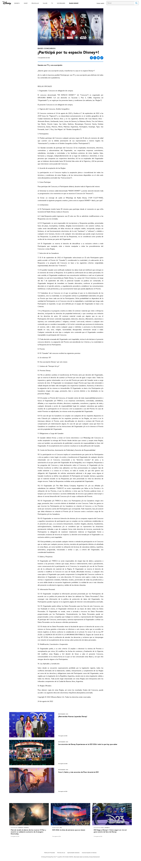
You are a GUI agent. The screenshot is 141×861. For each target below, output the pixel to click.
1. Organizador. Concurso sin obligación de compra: (55, 91)
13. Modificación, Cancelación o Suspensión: (53, 644)
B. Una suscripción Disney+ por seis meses (52, 362)
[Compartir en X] (94, 57)
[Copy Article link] (101, 57)
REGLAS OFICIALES (45, 86)
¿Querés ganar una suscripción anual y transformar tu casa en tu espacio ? (66, 71)
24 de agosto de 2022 (45, 701)
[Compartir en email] (98, 57)
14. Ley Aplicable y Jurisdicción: (49, 664)
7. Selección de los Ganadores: (48, 253)
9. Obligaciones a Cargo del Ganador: (51, 433)
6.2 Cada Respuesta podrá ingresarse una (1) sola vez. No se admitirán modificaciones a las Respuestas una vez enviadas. (70, 217)
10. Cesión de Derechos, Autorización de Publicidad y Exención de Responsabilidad (66, 450)
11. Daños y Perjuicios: (45, 557)
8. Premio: (41, 349)
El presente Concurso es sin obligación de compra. (55, 105)
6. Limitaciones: (43, 205)
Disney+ (91, 71)
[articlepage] (29, 814)
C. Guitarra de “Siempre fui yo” (48, 366)
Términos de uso (61, 852)
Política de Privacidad (49, 852)
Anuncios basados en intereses (89, 852)
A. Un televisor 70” (44, 358)
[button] (101, 3)
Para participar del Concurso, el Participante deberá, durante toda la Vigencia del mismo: (69, 187)
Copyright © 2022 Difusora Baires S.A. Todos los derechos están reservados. (64, 697)
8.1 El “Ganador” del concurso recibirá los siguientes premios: (59, 353)
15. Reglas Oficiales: (45, 686)
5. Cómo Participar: (44, 182)
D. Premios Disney (44, 371)
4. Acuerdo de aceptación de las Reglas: (52, 168)
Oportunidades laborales (73, 852)
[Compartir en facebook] (91, 57)
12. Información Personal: (46, 589)
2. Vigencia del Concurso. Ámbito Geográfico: (54, 109)
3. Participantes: (43, 134)
